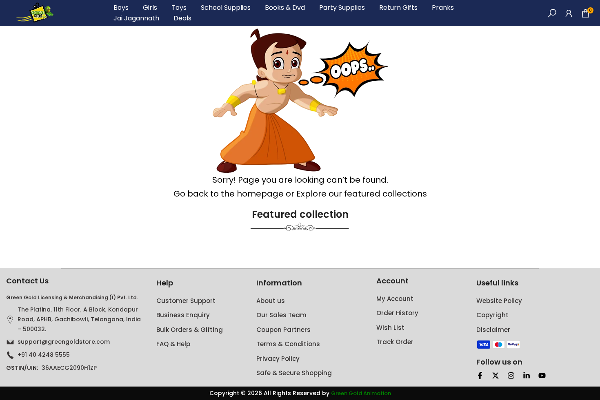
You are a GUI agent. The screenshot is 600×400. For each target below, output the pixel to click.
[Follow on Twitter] (495, 375)
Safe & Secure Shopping (294, 373)
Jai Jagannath (136, 18)
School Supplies (226, 7)
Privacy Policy (278, 358)
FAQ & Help (173, 344)
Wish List (390, 327)
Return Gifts (398, 7)
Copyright (492, 315)
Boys (121, 7)
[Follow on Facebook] (480, 375)
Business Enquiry (183, 315)
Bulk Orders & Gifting (189, 329)
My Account (394, 298)
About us (270, 300)
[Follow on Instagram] (511, 375)
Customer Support (186, 300)
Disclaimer (493, 329)
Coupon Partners (283, 329)
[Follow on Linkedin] (526, 375)
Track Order (394, 342)
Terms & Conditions (288, 344)
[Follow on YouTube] (542, 375)
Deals (182, 18)
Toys (179, 7)
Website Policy (499, 300)
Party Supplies (342, 7)
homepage (260, 193)
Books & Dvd (285, 7)
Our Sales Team (281, 315)
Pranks (443, 7)
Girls (150, 7)
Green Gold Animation (361, 393)
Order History (397, 313)
